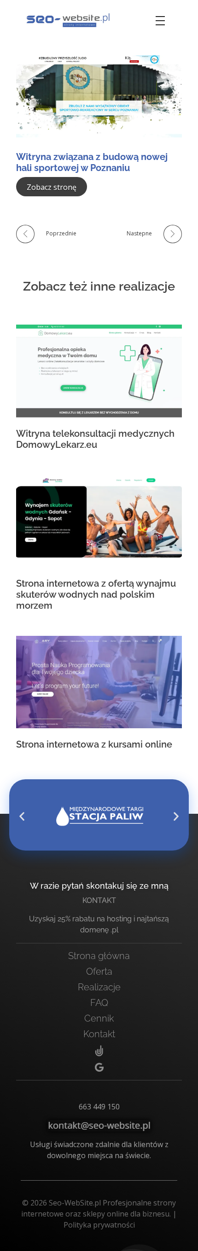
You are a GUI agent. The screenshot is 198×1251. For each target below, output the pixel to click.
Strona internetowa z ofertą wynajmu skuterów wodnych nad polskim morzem (96, 594)
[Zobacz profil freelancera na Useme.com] (99, 1051)
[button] (22, 816)
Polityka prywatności (99, 1225)
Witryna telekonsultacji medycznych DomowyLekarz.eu (95, 439)
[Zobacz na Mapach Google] (99, 1067)
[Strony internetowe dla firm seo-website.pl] (68, 20)
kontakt (99, 900)
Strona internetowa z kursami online (94, 744)
